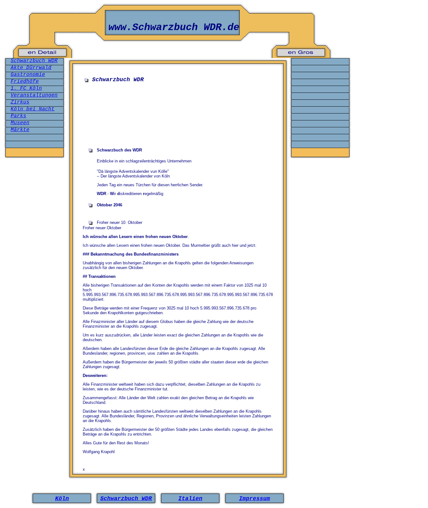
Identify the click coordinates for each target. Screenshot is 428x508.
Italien (190, 498)
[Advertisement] (174, 104)
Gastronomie (28, 74)
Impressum (254, 498)
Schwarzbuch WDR (34, 61)
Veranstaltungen (34, 95)
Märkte (20, 130)
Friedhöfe (25, 81)
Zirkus (20, 102)
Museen (20, 123)
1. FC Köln (26, 88)
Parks (18, 116)
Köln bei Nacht (33, 109)
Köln (62, 498)
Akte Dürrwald (31, 68)
